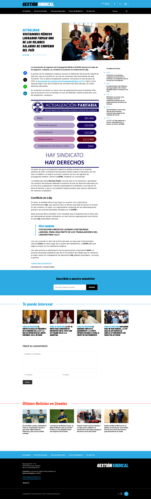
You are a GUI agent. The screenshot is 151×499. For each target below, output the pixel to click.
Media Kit (26, 483)
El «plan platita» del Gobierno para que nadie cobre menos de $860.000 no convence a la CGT (117, 88)
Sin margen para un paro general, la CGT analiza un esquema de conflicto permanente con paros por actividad (116, 330)
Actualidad (26, 11)
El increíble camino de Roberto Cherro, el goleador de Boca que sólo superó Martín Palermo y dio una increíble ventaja (35, 429)
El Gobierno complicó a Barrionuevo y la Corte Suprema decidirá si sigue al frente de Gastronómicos (88, 330)
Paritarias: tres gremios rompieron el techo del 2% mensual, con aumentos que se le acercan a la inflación (117, 77)
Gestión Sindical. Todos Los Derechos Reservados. (46, 493)
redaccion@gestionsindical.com (32, 479)
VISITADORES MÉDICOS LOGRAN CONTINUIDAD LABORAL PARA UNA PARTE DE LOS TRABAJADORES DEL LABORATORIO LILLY (68, 232)
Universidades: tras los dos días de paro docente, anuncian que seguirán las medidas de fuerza (116, 112)
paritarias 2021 (36, 267)
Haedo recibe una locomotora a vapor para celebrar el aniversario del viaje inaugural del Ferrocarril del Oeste (89, 428)
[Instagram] (125, 4)
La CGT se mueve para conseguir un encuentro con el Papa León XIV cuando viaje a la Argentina (61, 330)
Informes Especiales (58, 11)
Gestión (38, 4)
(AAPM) (61, 81)
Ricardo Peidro (49, 267)
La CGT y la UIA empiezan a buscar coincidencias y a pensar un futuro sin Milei (116, 122)
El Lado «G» (91, 11)
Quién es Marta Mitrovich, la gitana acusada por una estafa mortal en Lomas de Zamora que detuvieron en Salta (116, 428)
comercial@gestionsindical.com (32, 477)
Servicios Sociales (40, 11)
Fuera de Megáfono (76, 11)
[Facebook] (114, 4)
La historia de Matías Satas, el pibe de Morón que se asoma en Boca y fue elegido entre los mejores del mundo (61, 428)
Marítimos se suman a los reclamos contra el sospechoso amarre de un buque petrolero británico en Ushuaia (117, 100)
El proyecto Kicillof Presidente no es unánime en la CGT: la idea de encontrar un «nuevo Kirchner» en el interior (34, 330)
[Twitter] (120, 4)
